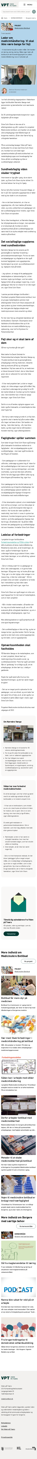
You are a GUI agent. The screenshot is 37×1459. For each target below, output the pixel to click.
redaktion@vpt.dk (7, 1399)
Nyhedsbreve (6, 1423)
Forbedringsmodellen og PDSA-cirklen (15, 542)
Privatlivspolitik (6, 1437)
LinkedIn (4, 1426)
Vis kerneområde (26, 1226)
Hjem (5, 18)
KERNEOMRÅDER (16, 18)
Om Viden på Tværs (8, 1429)
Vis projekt (28, 961)
